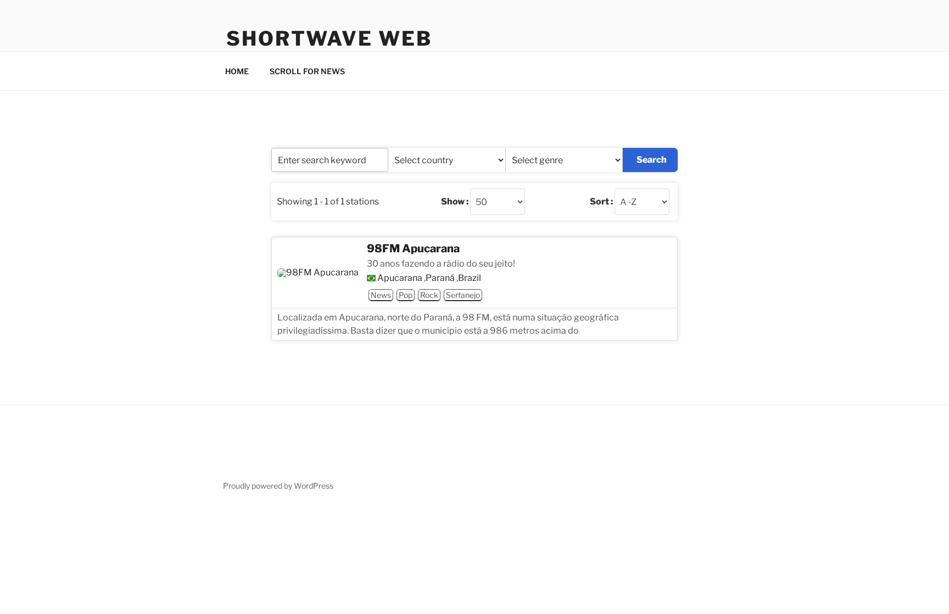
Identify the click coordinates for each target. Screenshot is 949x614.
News (381, 295)
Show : (454, 201)
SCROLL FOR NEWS (307, 71)
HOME (237, 71)
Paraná (440, 278)
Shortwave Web (329, 38)
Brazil (469, 278)
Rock (429, 295)
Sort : (601, 201)
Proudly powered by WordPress (278, 485)
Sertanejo (463, 295)
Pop (405, 295)
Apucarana (399, 278)
